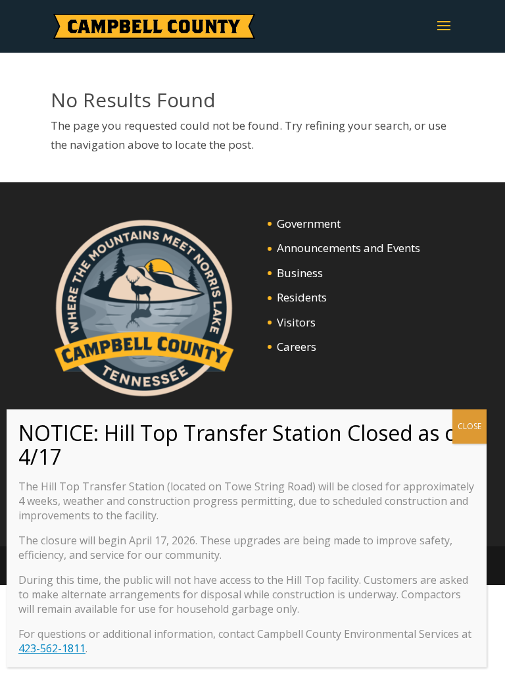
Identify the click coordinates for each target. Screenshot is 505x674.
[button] (443, 34)
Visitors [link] (296, 322)
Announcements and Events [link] (348, 247)
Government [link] (309, 223)
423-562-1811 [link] (51, 648)
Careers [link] (296, 346)
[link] (154, 25)
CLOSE (469, 426)
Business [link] (300, 272)
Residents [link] (302, 297)
